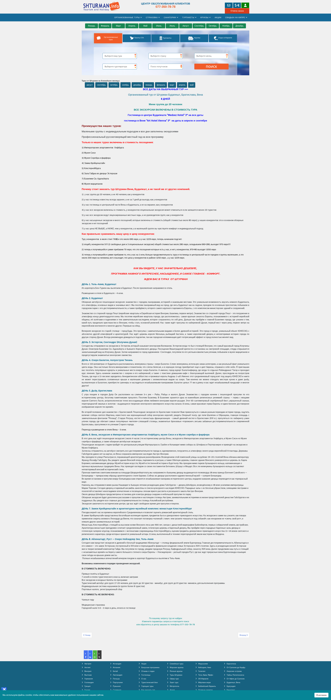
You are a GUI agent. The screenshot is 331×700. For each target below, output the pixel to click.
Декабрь (239, 26)
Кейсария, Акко (204, 667)
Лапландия (117, 675)
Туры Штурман (175, 675)
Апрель (131, 26)
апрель (182, 85)
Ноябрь (226, 26)
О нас (143, 679)
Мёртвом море (204, 682)
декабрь (137, 85)
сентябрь (101, 85)
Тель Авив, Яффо (205, 675)
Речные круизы (175, 671)
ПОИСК (211, 67)
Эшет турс (173, 682)
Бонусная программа (150, 667)
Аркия (172, 690)
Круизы (204, 17)
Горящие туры (147, 686)
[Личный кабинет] (245, 5)
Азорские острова (234, 671)
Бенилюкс (230, 690)
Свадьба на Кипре (235, 17)
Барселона (231, 664)
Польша (116, 679)
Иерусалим (203, 664)
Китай (115, 671)
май (192, 85)
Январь (91, 26)
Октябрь (213, 26)
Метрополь (174, 686)
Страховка (152, 17)
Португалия (117, 682)
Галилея (201, 671)
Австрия (87, 664)
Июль (172, 26)
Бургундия (230, 686)
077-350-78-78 (165, 6)
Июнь (158, 26)
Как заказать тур (148, 690)
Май (145, 26)
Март (118, 26)
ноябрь (125, 85)
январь (148, 85)
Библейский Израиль (207, 686)
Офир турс (174, 679)
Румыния (116, 686)
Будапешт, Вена (233, 682)
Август (186, 26)
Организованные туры (127, 17)
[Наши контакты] (229, 5)
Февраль (105, 26)
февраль (161, 85)
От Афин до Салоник (235, 679)
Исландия (116, 664)
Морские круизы (176, 667)
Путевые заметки (205, 690)
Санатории (170, 17)
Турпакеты (188, 17)
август (89, 85)
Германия (88, 679)
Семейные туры (176, 664)
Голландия (89, 682)
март (172, 85)
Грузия (87, 690)
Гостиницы (145, 675)
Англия (87, 667)
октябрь (114, 85)
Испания (116, 667)
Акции (218, 17)
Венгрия (87, 671)
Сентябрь (199, 26)
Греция (87, 686)
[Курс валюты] (237, 5)
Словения (116, 690)
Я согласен (321, 695)
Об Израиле (203, 679)
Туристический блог (149, 682)
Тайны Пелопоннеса (235, 675)
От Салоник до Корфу (235, 667)
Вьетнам (88, 675)
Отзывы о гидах (148, 671)
